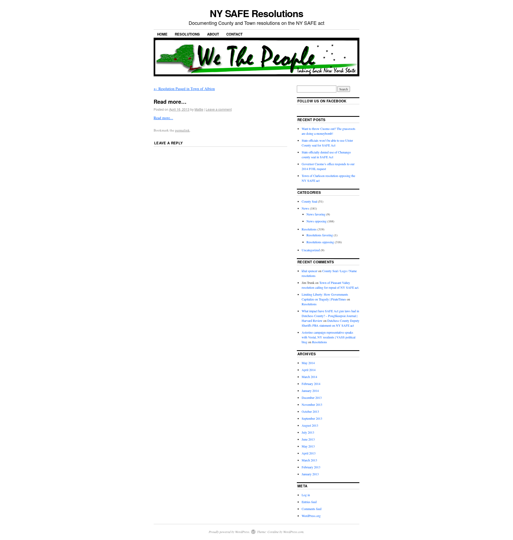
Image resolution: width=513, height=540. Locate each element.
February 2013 (311, 467)
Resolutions (187, 34)
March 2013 (309, 460)
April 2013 (309, 453)
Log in (306, 495)
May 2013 (308, 446)
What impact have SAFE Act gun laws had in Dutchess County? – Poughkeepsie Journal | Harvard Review (330, 316)
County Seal (309, 201)
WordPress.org (311, 516)
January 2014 (310, 390)
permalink (182, 130)
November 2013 (312, 404)
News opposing (316, 221)
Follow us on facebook (322, 100)
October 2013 (310, 411)
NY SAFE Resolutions (256, 13)
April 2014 (309, 370)
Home (162, 34)
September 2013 (312, 418)
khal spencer (309, 271)
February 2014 (311, 383)
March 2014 (309, 377)
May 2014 (308, 363)
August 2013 (310, 425)
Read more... (163, 117)
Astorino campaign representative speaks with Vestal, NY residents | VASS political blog (328, 337)
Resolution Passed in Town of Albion (184, 88)
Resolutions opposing (320, 242)
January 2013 (310, 474)
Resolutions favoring (319, 235)
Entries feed (309, 502)
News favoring (315, 214)
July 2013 (308, 432)
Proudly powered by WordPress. (229, 532)
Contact (234, 34)
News (305, 208)
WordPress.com (293, 532)
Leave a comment (219, 109)
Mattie (199, 109)
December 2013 (312, 397)
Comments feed (311, 509)
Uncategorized (311, 250)
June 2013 (308, 439)
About (213, 34)
